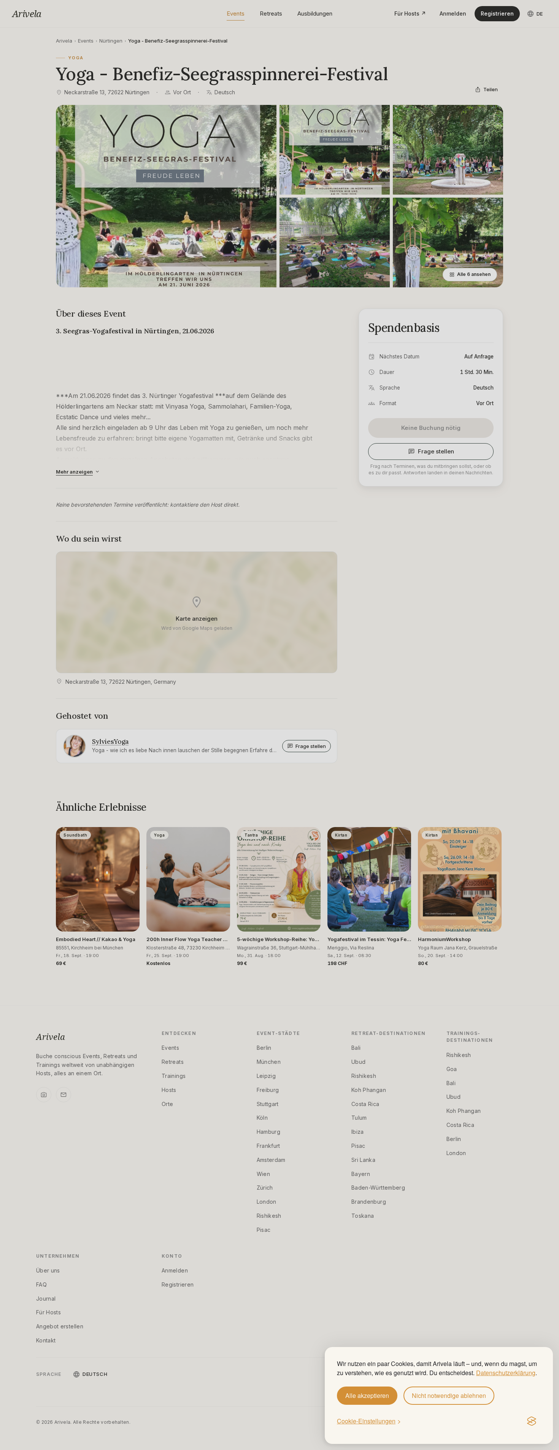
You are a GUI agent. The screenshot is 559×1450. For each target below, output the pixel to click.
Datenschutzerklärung (505, 1372)
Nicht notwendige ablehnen (449, 1395)
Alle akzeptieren (367, 1395)
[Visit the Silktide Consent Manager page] (531, 1421)
